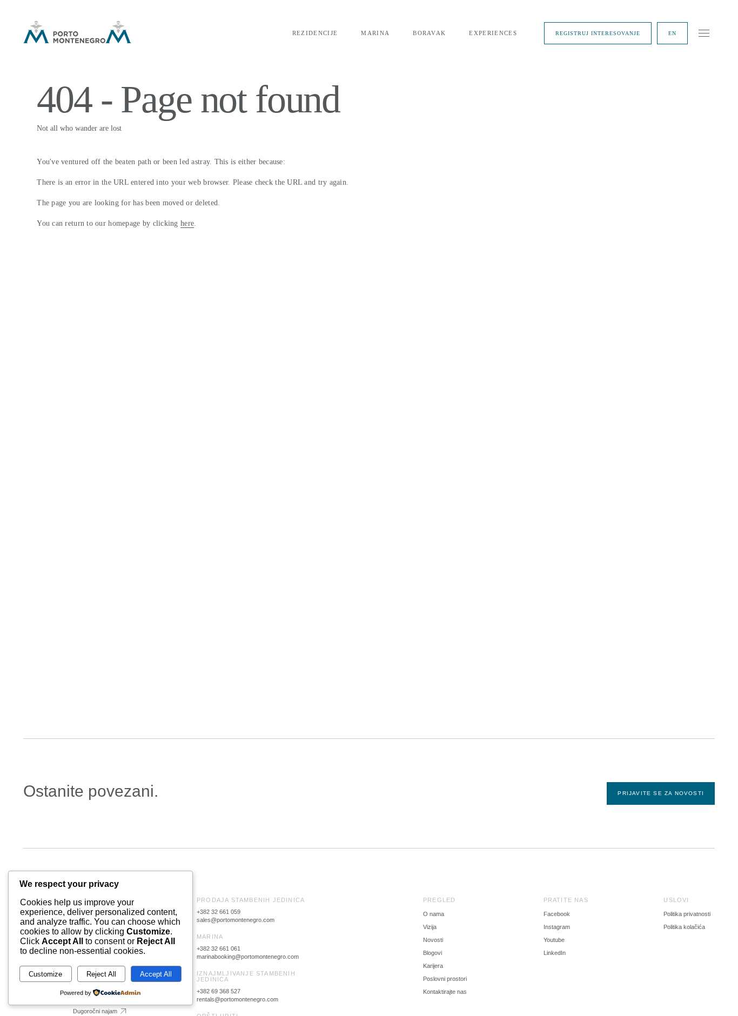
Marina (375, 33)
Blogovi (432, 953)
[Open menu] (704, 33)
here (187, 223)
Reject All (101, 974)
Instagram (557, 927)
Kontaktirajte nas (445, 991)
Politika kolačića (684, 927)
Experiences (493, 33)
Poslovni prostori (445, 978)
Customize (45, 974)
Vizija (430, 927)
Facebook (557, 914)
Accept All (156, 974)
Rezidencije (315, 33)
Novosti (433, 940)
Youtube (554, 940)
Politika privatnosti (686, 914)
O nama (433, 914)
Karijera (433, 966)
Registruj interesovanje (597, 33)
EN (672, 33)
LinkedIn (555, 953)
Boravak (429, 33)
